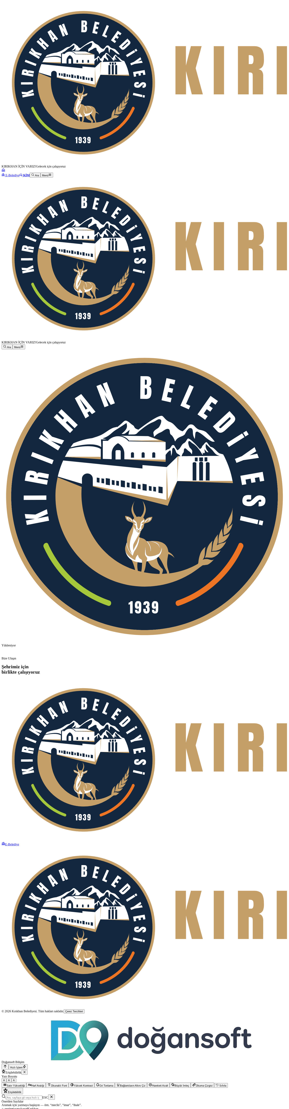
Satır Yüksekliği (16, 1085)
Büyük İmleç (182, 1085)
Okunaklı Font (59, 1085)
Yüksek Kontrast (83, 1085)
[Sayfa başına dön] (5, 1067)
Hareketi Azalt (160, 1085)
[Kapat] (24, 1072)
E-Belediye (12, 175)
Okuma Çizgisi (204, 1085)
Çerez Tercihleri (74, 1011)
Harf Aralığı (37, 1085)
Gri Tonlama (106, 1085)
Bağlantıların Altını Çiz (132, 1085)
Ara (36, 175)
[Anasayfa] (3, 170)
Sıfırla (222, 1085)
